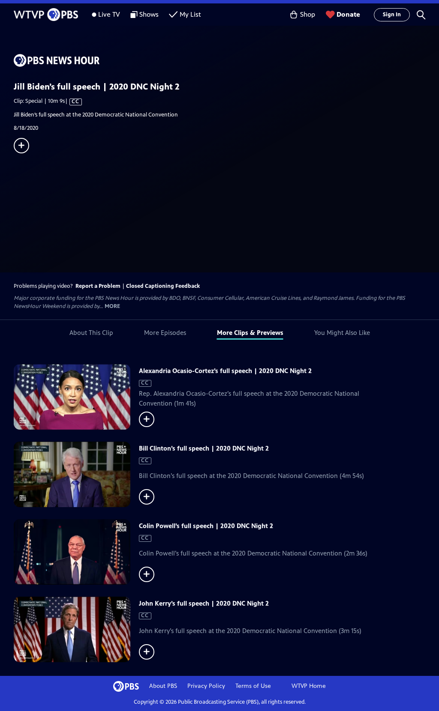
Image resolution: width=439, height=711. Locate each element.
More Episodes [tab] (165, 333)
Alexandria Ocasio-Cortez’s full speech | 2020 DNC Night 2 (225, 371)
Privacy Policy (206, 686)
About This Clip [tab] (91, 333)
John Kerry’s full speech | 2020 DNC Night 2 (204, 603)
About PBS (163, 686)
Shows (149, 14)
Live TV (109, 14)
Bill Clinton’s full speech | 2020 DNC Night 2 (204, 448)
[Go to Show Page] (226, 60)
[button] (421, 14)
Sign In (392, 14)
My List (190, 14)
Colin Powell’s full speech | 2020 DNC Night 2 (206, 526)
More (112, 306)
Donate (348, 14)
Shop (307, 14)
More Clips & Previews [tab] (250, 333)
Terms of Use (253, 686)
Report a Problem (97, 286)
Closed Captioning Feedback (163, 286)
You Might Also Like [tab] (342, 333)
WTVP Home (309, 686)
